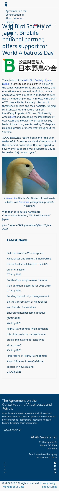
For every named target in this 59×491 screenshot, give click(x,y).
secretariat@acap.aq (46, 454)
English (41, 25)
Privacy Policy (47, 483)
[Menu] (53, 25)
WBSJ (6, 84)
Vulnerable (11, 198)
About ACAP (11, 430)
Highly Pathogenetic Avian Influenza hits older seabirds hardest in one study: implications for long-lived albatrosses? (27, 337)
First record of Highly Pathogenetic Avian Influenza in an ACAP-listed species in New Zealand (27, 361)
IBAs (12, 117)
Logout (46, 486)
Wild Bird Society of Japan (38, 80)
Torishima (24, 202)
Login (53, 486)
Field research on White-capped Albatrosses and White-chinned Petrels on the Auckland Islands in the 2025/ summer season (29, 261)
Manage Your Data (13, 486)
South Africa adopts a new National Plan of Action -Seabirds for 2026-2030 (29, 282)
